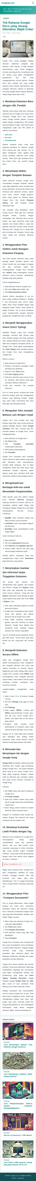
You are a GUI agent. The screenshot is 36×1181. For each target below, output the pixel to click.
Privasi (14, 1178)
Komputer (6, 18)
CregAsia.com (8, 3)
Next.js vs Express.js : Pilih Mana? (18, 1135)
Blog (9, 9)
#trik (4, 36)
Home (5, 9)
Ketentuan (21, 1178)
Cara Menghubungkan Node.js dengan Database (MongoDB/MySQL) (18, 1106)
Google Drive (14, 696)
